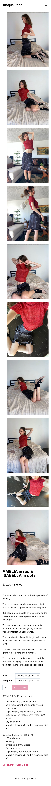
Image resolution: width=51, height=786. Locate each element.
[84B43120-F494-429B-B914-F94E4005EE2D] (28, 329)
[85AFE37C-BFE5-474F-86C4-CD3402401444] (28, 387)
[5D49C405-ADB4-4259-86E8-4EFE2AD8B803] (28, 97)
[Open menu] (45, 5)
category (7, 680)
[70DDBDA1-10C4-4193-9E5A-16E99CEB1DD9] (28, 271)
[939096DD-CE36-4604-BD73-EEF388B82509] (28, 39)
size (5, 675)
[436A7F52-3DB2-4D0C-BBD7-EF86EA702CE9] (28, 445)
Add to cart (20, 687)
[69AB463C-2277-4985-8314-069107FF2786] (28, 213)
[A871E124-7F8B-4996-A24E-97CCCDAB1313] (28, 537)
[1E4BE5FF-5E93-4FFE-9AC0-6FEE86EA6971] (28, 155)
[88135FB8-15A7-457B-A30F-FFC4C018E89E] (28, 491)
